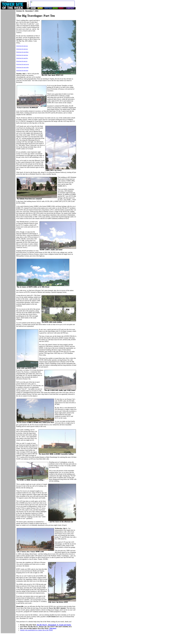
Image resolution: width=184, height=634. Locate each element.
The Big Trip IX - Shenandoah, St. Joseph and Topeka (54, 625)
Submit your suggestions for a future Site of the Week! (36, 630)
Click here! (52, 628)
